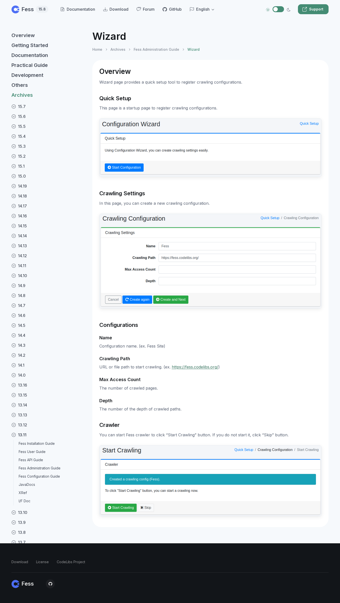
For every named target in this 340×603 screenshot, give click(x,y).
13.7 (22, 542)
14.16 (22, 215)
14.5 (21, 325)
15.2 (22, 156)
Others (19, 85)
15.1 (21, 166)
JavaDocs (27, 484)
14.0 (22, 375)
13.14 (22, 404)
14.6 (21, 315)
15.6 (22, 116)
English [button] (203, 9)
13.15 (22, 395)
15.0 (22, 176)
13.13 (22, 414)
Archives (22, 95)
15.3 (22, 146)
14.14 (22, 235)
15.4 (22, 136)
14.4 (21, 335)
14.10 (22, 275)
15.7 (22, 106)
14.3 (21, 345)
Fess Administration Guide (39, 468)
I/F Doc (24, 501)
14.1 (21, 365)
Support (316, 9)
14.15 (22, 225)
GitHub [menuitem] (175, 9)
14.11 (22, 265)
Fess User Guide (32, 452)
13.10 (22, 512)
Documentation (29, 55)
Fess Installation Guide (37, 443)
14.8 (21, 295)
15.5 (22, 126)
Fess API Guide (31, 460)
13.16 (22, 385)
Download (19, 562)
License (42, 562)
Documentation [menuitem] (81, 9)
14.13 (22, 245)
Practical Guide (29, 65)
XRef (23, 493)
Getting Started (29, 45)
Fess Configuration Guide (39, 476)
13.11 (22, 434)
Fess (33, 9)
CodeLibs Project (71, 562)
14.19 (22, 186)
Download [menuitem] (119, 9)
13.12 (22, 424)
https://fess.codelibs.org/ (195, 366)
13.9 (22, 522)
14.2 (21, 355)
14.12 (22, 255)
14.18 (22, 196)
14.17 (22, 205)
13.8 (22, 532)
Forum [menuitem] (149, 9)
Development (27, 75)
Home (97, 49)
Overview (23, 35)
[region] (48, 312)
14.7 (21, 305)
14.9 (21, 285)
